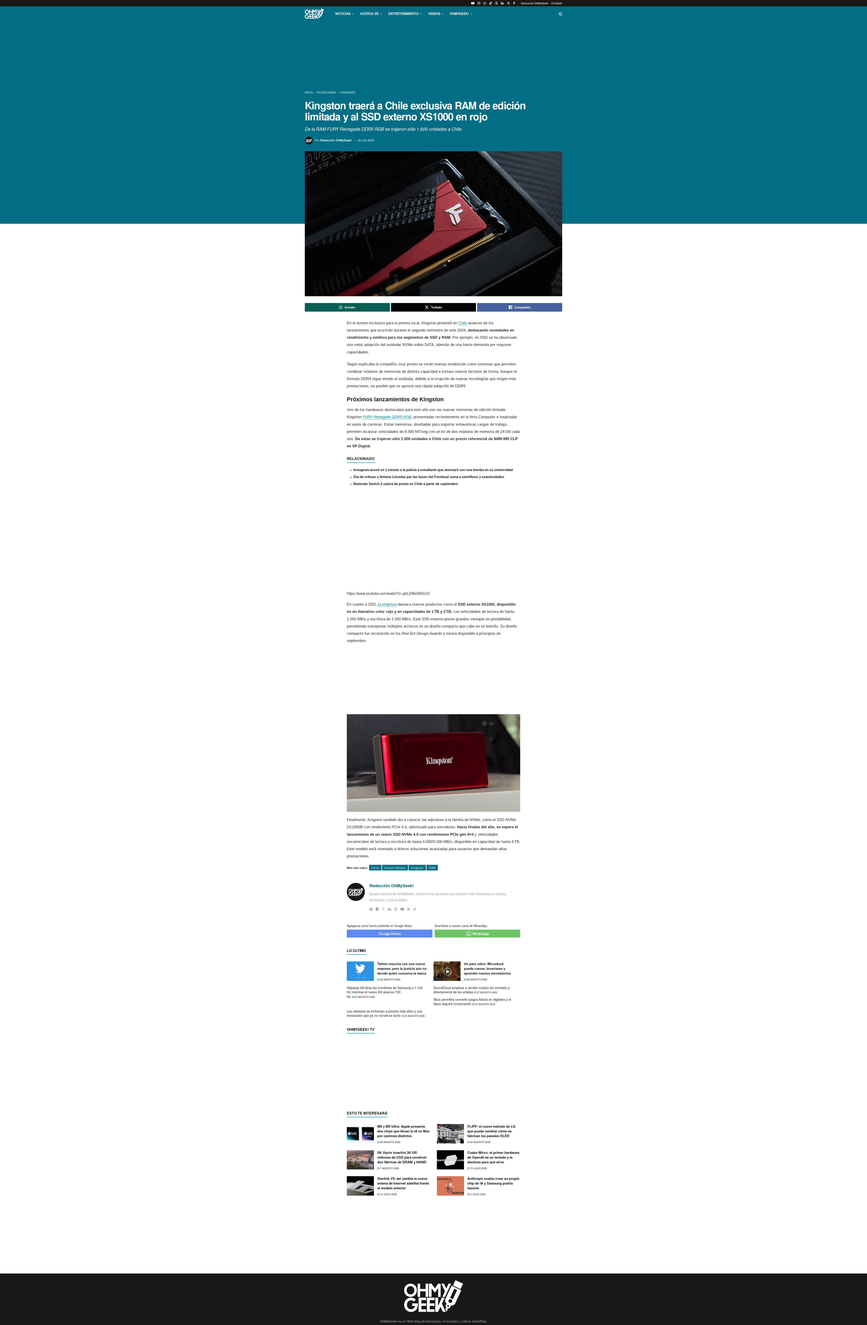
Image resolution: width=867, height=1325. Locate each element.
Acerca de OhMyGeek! (534, 3)
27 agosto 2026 (364, 996)
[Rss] (408, 909)
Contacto (556, 3)
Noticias (342, 13)
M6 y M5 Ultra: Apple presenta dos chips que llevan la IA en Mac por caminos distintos (403, 1218)
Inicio (309, 92)
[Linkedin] (389, 909)
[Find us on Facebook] (514, 3)
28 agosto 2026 (476, 979)
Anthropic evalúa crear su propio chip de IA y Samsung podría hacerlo (493, 1271)
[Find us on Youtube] (472, 3)
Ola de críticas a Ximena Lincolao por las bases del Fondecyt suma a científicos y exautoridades (428, 477)
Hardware (347, 92)
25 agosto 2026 (389, 1229)
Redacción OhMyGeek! (336, 140)
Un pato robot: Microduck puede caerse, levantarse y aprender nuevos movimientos (487, 968)
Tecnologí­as (326, 92)
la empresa (387, 604)
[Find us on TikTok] (490, 3)
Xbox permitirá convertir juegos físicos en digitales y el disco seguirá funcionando (472, 1001)
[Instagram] (395, 909)
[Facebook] (377, 909)
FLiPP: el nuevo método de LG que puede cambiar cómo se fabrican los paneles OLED (491, 1218)
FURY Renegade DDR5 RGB (387, 417)
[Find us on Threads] (496, 3)
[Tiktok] (414, 909)
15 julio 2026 (478, 1255)
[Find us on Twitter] (508, 3)
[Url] (371, 909)
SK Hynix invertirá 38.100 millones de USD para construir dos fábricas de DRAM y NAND (402, 1244)
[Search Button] (560, 13)
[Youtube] (402, 909)
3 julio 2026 (477, 1281)
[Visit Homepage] (314, 14)
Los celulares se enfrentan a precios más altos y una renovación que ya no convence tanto (384, 1013)
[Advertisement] (433, 56)
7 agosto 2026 (389, 1255)
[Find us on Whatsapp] (484, 3)
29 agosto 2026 (389, 979)
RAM (432, 868)
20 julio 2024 (366, 140)
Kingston (417, 868)
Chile (462, 323)
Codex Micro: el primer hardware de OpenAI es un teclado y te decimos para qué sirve (493, 1244)
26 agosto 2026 (414, 1015)
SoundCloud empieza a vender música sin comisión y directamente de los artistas (472, 989)
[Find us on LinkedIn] (502, 3)
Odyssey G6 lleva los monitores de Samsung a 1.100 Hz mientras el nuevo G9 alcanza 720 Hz (385, 992)
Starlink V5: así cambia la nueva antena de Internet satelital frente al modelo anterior (403, 1271)
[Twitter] (383, 909)
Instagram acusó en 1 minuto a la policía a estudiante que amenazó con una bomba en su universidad (433, 470)
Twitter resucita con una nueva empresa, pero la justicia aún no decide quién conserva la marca (402, 968)
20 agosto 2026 (479, 1229)
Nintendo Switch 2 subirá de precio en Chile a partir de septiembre (405, 484)
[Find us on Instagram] (479, 3)
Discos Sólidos (395, 868)
